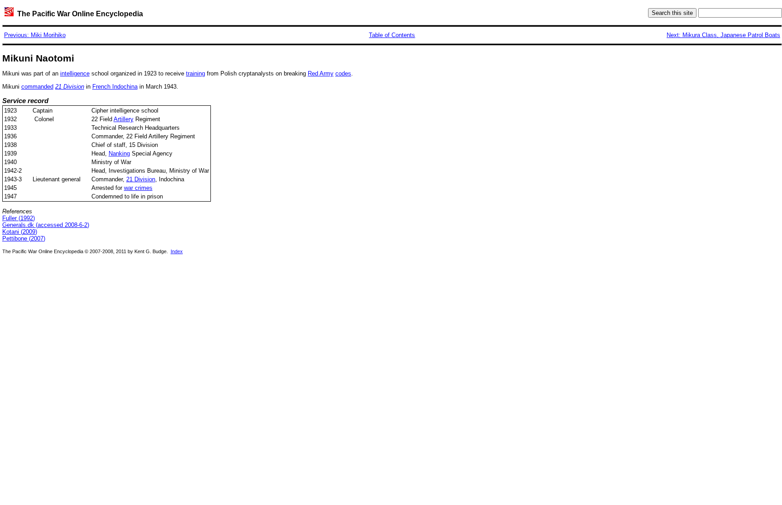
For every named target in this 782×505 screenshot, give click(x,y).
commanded (37, 86)
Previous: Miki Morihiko (35, 35)
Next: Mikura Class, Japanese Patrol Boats (723, 35)
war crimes (138, 187)
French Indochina (115, 86)
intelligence (75, 73)
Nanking (119, 153)
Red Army (321, 73)
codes (343, 73)
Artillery (124, 119)
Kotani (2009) (19, 231)
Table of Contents (392, 35)
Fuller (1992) (18, 218)
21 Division (140, 179)
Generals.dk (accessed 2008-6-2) (45, 225)
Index (177, 251)
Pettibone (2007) (23, 238)
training (195, 73)
